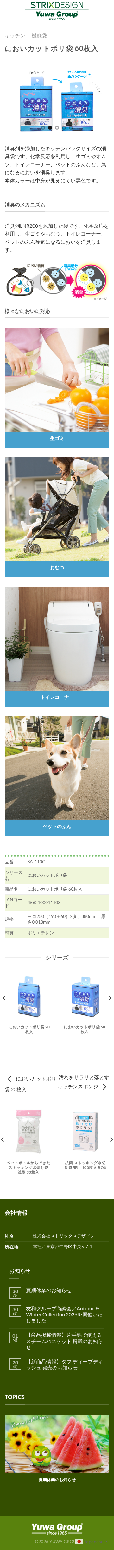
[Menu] (8, 11)
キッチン (15, 35)
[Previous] (4, 1011)
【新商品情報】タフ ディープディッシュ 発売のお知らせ (64, 1364)
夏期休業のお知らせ (49, 1290)
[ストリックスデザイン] (57, 11)
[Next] (109, 1011)
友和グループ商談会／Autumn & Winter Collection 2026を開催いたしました (64, 1314)
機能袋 (39, 35)
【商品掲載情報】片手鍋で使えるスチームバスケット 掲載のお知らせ (64, 1341)
